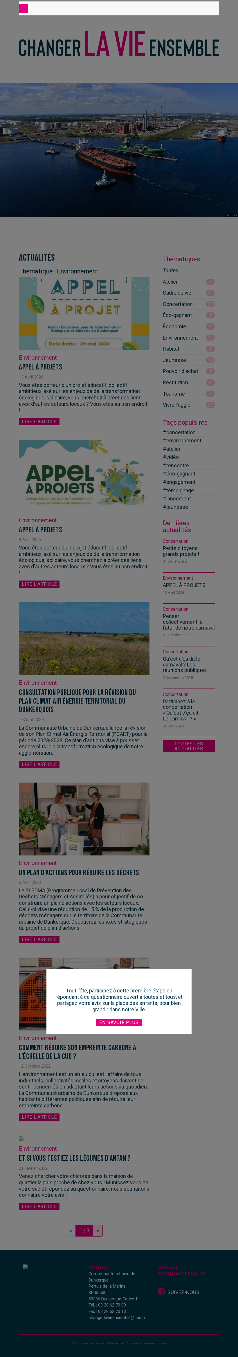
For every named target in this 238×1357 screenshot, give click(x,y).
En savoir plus (118, 1022)
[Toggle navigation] (23, 8)
